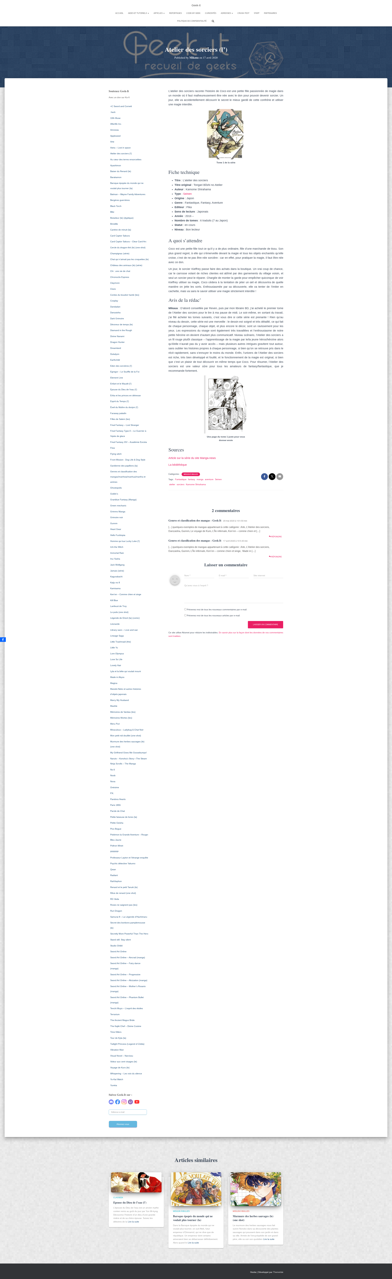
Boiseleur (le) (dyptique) (122, 218)
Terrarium (115, 1014)
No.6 (112, 769)
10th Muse (115, 118)
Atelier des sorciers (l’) (121, 153)
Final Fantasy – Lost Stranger (124, 425)
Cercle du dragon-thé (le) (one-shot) (127, 247)
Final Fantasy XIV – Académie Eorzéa (128, 442)
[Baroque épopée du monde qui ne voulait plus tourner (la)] (196, 1189)
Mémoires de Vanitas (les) (123, 712)
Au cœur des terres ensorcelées (125, 159)
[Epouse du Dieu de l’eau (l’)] (136, 1182)
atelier (172, 484)
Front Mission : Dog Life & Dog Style (127, 459)
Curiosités (210, 13)
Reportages (175, 13)
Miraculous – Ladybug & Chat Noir (126, 730)
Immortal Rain (117, 553)
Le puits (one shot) (119, 612)
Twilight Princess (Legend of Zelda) (127, 1044)
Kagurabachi (116, 576)
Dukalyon (114, 354)
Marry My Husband (119, 700)
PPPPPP (114, 851)
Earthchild (115, 360)
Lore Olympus (117, 653)
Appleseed (115, 136)
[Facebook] (3, 639)
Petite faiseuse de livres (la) (123, 817)
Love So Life (116, 659)
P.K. (112, 793)
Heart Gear (115, 529)
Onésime (114, 787)
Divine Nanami (117, 336)
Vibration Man (117, 1050)
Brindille (114, 224)
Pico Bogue (115, 829)
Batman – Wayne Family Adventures (127, 194)
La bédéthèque (177, 464)
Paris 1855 (115, 805)
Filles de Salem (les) (120, 419)
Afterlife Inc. (116, 124)
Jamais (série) (117, 571)
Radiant (114, 875)
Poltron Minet (116, 845)
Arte (112, 141)
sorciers (180, 484)
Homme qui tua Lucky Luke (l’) (125, 541)
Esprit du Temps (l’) (119, 401)
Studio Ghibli (116, 945)
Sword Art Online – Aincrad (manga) (127, 957)
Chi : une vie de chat (120, 271)
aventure (209, 479)
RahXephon (116, 881)
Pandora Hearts (118, 799)
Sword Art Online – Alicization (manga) (128, 980)
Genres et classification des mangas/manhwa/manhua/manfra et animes (127, 476)
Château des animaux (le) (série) (126, 265)
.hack (112, 112)
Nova (112, 781)
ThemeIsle (278, 1272)
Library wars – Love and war (124, 630)
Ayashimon (115, 165)
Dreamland (115, 348)
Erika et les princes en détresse (125, 395)
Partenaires (270, 13)
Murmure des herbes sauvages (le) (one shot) (253, 1218)
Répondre (276, 537)
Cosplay (114, 300)
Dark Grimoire (117, 318)
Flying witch (116, 454)
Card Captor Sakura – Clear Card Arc (128, 241)
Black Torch (115, 206)
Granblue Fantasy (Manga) (123, 499)
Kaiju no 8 (115, 582)
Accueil (119, 13)
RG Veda (114, 899)
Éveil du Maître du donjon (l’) (124, 407)
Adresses (226, 13)
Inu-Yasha (115, 559)
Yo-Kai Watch (116, 1079)
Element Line (116, 377)
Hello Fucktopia (117, 535)
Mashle (113, 706)
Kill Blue (114, 600)
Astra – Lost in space (120, 147)
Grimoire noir (116, 517)
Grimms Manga (117, 511)
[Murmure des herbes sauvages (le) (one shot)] (255, 1189)
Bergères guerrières (120, 200)
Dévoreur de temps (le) (121, 324)
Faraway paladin (118, 413)
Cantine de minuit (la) (120, 229)
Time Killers (115, 1032)
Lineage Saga (117, 636)
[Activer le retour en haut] (386, 1273)
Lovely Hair (115, 665)
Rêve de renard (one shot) (123, 893)
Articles (158, 13)
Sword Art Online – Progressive (125, 974)
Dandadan (115, 306)
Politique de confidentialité (192, 21)
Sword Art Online (118, 951)
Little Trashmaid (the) (120, 641)
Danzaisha (115, 312)
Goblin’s (114, 494)
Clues (113, 289)
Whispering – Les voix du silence (126, 1073)
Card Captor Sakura (120, 235)
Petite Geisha (116, 823)
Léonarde (115, 624)
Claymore (115, 283)
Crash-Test (243, 13)
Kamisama (115, 588)
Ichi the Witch (116, 547)
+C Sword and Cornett (121, 106)
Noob (112, 775)
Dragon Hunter (117, 342)
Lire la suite (133, 1221)
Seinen (187, 193)
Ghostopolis (116, 488)
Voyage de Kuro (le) (120, 1067)
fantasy (191, 479)
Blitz (112, 212)
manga (200, 479)
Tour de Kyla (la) (118, 1038)
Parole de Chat (117, 811)
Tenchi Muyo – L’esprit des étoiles (126, 1008)
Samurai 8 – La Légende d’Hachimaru (128, 917)
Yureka (113, 1085)
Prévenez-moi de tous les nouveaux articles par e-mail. (213, 615)
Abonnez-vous (123, 1124)
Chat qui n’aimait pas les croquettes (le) (129, 259)
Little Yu (114, 647)
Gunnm (113, 523)
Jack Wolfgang (117, 565)
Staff (256, 13)
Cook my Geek (193, 13)
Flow (112, 448)
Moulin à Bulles (191, 474)
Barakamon (115, 177)
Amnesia (114, 130)
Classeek (118, 1198)
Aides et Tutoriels (137, 13)
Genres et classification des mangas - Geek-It (194, 520)
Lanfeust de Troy (118, 606)
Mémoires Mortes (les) (121, 718)
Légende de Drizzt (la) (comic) (125, 618)
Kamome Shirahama (196, 484)
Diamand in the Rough (121, 330)
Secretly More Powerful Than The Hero (129, 933)
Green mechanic (118, 505)
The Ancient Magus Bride (122, 1020)
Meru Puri (115, 724)
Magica (113, 683)
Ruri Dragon (116, 911)
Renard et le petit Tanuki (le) (124, 887)
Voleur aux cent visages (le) (123, 1061)
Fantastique (181, 479)
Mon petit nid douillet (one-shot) (125, 735)
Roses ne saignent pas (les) (123, 905)
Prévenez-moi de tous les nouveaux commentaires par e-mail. (217, 609)
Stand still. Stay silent (120, 939)
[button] (148, 13)
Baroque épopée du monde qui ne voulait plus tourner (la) (193, 1218)
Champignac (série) (119, 253)
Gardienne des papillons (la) (124, 465)
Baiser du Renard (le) (120, 171)
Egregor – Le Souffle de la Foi (124, 371)
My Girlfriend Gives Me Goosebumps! (128, 752)
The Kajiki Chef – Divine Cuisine (125, 1026)
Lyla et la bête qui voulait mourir (125, 671)
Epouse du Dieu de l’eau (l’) (123, 389)
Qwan (113, 869)
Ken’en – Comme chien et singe (125, 594)
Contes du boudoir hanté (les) (124, 295)
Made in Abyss (117, 677)
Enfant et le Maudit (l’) (121, 383)
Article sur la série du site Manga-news (192, 458)
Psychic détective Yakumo (122, 863)
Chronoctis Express (119, 277)
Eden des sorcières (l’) (121, 366)
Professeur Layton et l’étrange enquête (129, 857)
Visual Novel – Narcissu (121, 1056)
